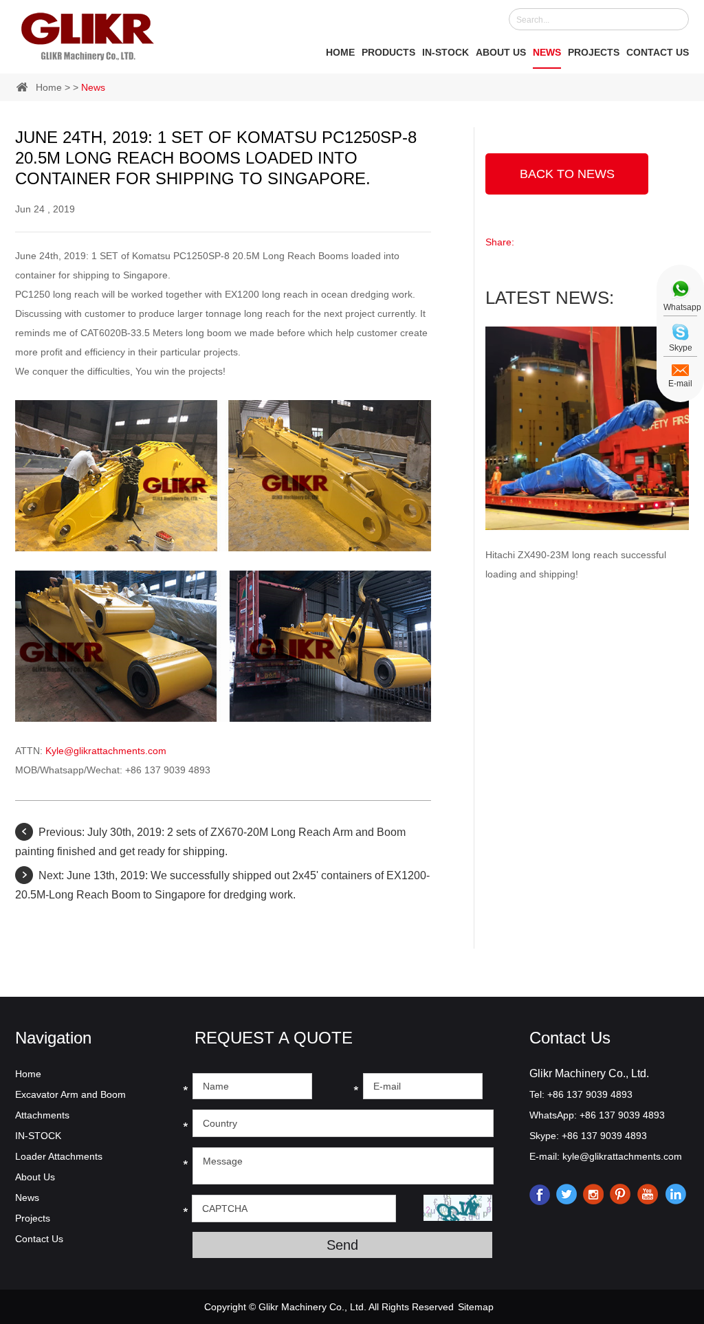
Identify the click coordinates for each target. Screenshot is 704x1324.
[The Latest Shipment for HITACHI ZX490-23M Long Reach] (587, 428)
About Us (501, 52)
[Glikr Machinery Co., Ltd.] (87, 33)
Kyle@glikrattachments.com (105, 750)
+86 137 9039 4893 (622, 1115)
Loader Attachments (58, 1156)
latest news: (549, 297)
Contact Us (657, 52)
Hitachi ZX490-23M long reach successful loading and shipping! (575, 564)
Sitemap (476, 1306)
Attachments (42, 1115)
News (547, 52)
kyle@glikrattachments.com (622, 1156)
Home (340, 52)
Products (388, 52)
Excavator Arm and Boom (70, 1094)
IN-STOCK (445, 52)
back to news (567, 174)
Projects (593, 52)
